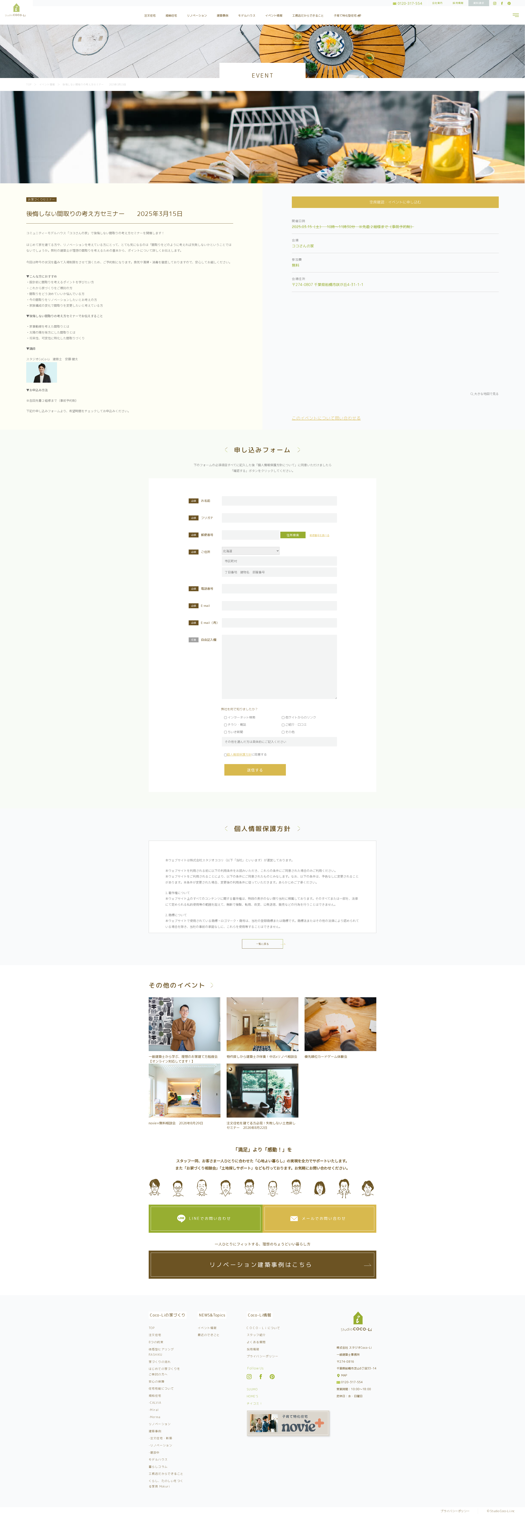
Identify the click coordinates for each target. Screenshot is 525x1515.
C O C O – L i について (263, 1328)
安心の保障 (156, 1381)
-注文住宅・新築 (160, 1438)
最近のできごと (209, 1335)
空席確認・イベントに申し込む (395, 202)
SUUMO (252, 1389)
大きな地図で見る (486, 393)
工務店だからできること (308, 15)
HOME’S (252, 1396)
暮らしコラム (158, 1467)
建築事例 (222, 15)
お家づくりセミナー (41, 199)
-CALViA (155, 1403)
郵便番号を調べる (319, 535)
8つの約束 (156, 1342)
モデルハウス (246, 15)
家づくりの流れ (160, 1362)
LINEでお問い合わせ (210, 1218)
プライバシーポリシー (262, 1356)
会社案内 (437, 3)
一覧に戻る (262, 944)
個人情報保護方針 (239, 754)
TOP (152, 1328)
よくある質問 (256, 1342)
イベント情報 (273, 15)
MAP (343, 1375)
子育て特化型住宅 (345, 15)
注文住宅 (150, 15)
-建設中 (154, 1452)
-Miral (154, 1410)
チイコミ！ (254, 1403)
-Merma (154, 1417)
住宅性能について (161, 1388)
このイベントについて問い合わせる (326, 418)
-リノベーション (160, 1445)
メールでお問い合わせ (324, 1218)
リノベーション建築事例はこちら (261, 1265)
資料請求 (478, 3)
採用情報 (458, 3)
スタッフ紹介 (256, 1335)
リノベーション (197, 15)
